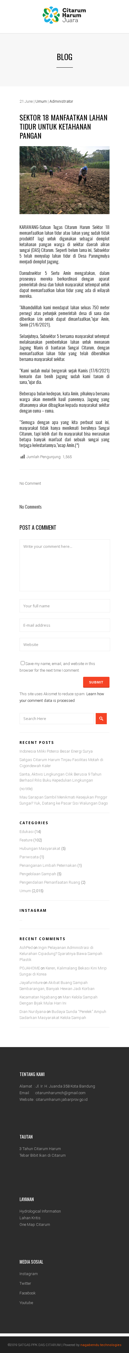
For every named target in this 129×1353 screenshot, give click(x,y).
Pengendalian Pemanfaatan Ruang (50, 882)
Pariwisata (29, 857)
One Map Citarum (35, 1224)
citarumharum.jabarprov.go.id (62, 1099)
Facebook (28, 1293)
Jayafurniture (31, 982)
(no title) (26, 788)
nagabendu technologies (101, 1345)
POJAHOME (30, 968)
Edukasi (27, 831)
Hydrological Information (40, 1211)
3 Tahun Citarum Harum (40, 1148)
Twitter (25, 1283)
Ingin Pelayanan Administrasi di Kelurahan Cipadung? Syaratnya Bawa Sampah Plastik (61, 953)
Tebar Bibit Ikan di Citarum (43, 1155)
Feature (26, 840)
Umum (41, 101)
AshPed (26, 947)
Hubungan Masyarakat (40, 848)
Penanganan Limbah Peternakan (48, 865)
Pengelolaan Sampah (38, 874)
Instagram (29, 1273)
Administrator (61, 101)
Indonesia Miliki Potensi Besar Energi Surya (56, 751)
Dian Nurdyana (33, 1011)
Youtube (26, 1302)
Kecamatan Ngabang (38, 997)
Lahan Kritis (30, 1218)
